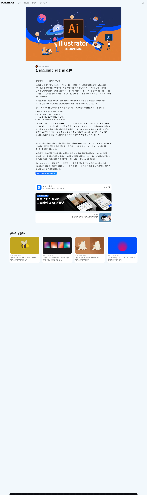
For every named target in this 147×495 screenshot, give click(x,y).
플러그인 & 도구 (45, 3)
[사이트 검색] (143, 2)
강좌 (19, 3)
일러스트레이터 (44, 66)
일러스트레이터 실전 (80, 255)
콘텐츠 (34, 3)
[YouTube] (105, 187)
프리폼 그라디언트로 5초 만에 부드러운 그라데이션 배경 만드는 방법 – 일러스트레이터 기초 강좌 (56, 260)
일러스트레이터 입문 (15, 255)
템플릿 (26, 3)
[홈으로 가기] (7, 2)
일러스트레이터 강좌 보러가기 (46, 173)
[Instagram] (109, 187)
